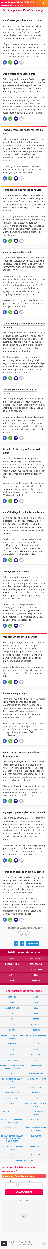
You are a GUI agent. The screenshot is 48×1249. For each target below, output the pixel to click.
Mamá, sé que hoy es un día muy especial (24, 872)
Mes (30, 1181)
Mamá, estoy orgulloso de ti (17, 252)
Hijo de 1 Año (36, 1136)
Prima (11, 1014)
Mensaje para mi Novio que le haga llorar (12, 1121)
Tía (12, 1019)
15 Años (12, 1074)
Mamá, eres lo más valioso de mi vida (22, 190)
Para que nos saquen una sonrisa (20, 637)
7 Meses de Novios (36, 1146)
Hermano (12, 997)
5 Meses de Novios (12, 1128)
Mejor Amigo (36, 1154)
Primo (11, 1049)
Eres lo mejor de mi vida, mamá (19, 74)
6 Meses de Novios (12, 1098)
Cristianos (36, 1024)
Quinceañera (12, 1043)
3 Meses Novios (36, 1065)
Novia (36, 1008)
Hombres (36, 1093)
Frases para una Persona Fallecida (12, 1036)
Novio (36, 1003)
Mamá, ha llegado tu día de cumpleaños (23, 512)
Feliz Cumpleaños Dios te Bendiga (12, 1080)
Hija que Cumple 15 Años (36, 1079)
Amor (36, 997)
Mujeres (36, 1030)
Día (11, 1181)
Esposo (36, 1019)
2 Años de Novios (36, 1120)
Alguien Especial (12, 1008)
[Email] (21, 62)
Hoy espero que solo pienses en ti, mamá (24, 812)
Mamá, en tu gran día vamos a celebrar (23, 20)
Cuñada (12, 1030)
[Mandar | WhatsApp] (10, 62)
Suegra (36, 1043)
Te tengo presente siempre (16, 571)
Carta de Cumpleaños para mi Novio (36, 1105)
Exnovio (12, 1087)
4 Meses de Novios (36, 1087)
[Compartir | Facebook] (5, 62)
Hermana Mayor (36, 1074)
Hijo (12, 1003)
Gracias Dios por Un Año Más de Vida (36, 1129)
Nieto (36, 1098)
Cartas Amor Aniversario (36, 1035)
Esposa (12, 1024)
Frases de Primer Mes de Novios (36, 1113)
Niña (12, 1054)
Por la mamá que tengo (15, 693)
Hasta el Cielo (12, 1060)
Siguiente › (32, 943)
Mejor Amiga (36, 1054)
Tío (36, 1060)
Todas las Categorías (24, 1160)
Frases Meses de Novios (12, 1112)
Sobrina (36, 1014)
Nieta (12, 1104)
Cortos (36, 1049)
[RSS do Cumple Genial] (44, 1243)
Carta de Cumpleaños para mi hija (12, 1147)
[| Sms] (16, 62)
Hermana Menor (12, 1093)
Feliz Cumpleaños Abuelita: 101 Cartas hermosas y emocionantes (12, 1138)
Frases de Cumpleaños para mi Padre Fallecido (12, 1066)
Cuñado (12, 1154)
